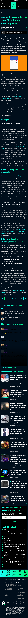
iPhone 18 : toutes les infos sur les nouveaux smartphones (15, 539)
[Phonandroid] (3, 603)
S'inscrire (14, 522)
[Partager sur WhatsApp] (21, 298)
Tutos (13, 7)
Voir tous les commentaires (9, 367)
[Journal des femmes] (8, 589)
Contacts (24, 579)
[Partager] (26, 27)
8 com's (23, 28)
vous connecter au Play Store (13, 147)
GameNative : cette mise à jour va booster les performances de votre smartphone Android (18, 393)
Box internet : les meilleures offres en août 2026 (14, 555)
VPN (17, 7)
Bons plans (7, 7)
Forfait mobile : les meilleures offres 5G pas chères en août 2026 (15, 558)
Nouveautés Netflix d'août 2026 (12, 546)
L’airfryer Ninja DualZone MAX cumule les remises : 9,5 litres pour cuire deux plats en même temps (18, 485)
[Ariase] (20, 598)
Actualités (12, 386)
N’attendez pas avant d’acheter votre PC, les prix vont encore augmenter (18, 498)
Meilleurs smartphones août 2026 (12, 565)
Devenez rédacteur (17, 579)
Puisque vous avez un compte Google (11, 176)
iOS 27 (5, 542)
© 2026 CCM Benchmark (19, 582)
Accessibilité (10, 582)
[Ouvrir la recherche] (26, 1)
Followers (8, 575)
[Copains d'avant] (20, 595)
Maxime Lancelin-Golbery (7, 27)
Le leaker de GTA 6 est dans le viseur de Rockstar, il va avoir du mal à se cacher (18, 445)
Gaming (12, 399)
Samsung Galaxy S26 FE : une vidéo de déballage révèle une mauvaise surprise (18, 432)
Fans (2, 575)
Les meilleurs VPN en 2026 (10, 567)
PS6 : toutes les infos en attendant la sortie (14, 544)
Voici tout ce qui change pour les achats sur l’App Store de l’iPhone (18, 472)
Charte (5, 582)
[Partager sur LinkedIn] (12, 298)
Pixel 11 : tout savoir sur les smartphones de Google (14, 534)
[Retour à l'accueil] (14, 1)
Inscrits (20, 575)
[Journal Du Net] (8, 592)
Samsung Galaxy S (14, 438)
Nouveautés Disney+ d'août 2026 (12, 549)
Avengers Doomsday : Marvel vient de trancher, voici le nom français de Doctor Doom (18, 406)
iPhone (11, 477)
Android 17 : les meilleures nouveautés (13, 537)
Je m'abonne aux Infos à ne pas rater (14, 32)
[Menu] (2, 1)
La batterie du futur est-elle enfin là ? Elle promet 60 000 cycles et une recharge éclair (18, 419)
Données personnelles (20, 581)
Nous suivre (25, 298)
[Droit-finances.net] (8, 595)
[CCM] (20, 589)
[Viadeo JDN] (8, 598)
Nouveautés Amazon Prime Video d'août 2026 (14, 551)
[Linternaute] (20, 592)
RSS (25, 575)
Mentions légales (11, 581)
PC (10, 503)
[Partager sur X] (3, 298)
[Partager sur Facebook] (7, 298)
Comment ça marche (8, 13)
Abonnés (14, 575)
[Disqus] (14, 346)
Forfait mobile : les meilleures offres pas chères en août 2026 (14, 562)
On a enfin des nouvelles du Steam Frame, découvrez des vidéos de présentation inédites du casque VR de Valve (18, 459)
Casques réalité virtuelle (15, 466)
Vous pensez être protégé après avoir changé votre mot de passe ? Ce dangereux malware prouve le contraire (18, 379)
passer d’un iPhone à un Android (11, 98)
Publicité (4, 581)
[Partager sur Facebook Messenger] (16, 298)
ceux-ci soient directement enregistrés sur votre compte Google (13, 231)
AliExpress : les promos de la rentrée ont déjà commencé (15, 530)
